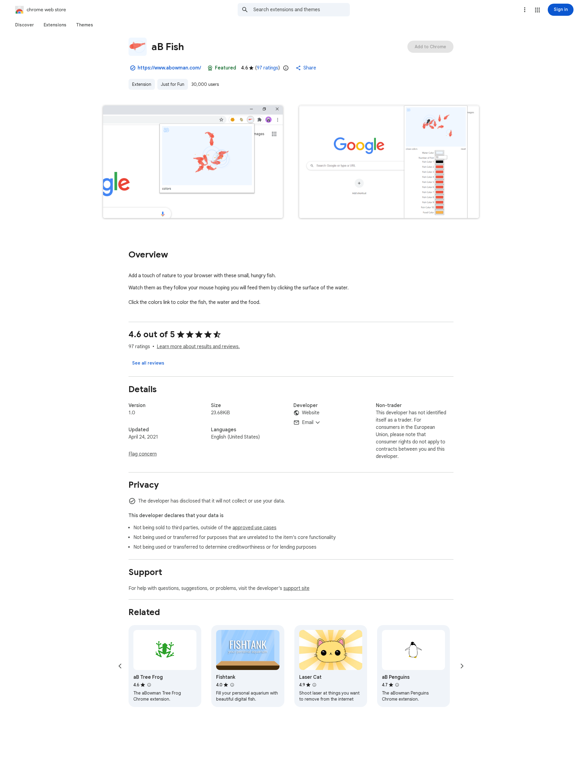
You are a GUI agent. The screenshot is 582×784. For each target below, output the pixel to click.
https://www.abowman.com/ (169, 68)
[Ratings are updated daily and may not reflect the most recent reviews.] (286, 68)
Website (310, 413)
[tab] (24, 24)
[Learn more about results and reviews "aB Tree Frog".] (149, 685)
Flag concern (143, 454)
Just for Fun (172, 84)
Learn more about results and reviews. (198, 347)
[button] (537, 10)
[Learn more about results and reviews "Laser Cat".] (314, 685)
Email (307, 422)
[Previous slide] (120, 666)
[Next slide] (462, 666)
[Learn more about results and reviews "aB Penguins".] (397, 685)
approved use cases (254, 528)
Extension (141, 84)
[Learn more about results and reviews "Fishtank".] (232, 685)
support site (296, 588)
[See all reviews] (148, 363)
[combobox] (301, 9)
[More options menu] (525, 10)
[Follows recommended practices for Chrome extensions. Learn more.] (210, 68)
